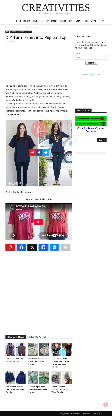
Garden (54, 21)
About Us (96, 413)
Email (77, 53)
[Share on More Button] (65, 247)
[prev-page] (7, 397)
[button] (103, 21)
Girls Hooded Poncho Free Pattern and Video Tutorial (14, 389)
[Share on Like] (43, 247)
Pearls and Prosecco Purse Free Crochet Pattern (37, 361)
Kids (86, 21)
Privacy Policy (63, 413)
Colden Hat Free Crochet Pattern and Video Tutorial (60, 389)
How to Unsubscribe (91, 74)
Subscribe (91, 62)
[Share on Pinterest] (10, 247)
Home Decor (37, 21)
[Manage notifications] (105, 404)
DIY (70, 21)
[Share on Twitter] (32, 247)
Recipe (93, 21)
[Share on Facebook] (21, 247)
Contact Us (86, 413)
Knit (46, 21)
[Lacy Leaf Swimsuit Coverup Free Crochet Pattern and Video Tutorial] (61, 349)
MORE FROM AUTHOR (36, 337)
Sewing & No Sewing (24, 32)
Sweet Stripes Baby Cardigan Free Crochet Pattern (37, 389)
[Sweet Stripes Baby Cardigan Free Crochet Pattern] (38, 377)
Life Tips (79, 21)
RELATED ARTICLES (15, 337)
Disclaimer (75, 413)
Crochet (26, 21)
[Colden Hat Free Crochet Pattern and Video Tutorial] (61, 377)
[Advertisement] (38, 65)
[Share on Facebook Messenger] (55, 247)
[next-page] (11, 397)
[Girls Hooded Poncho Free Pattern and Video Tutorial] (15, 377)
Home (18, 21)
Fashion (63, 21)
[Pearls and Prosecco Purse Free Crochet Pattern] (38, 349)
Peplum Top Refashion (38, 199)
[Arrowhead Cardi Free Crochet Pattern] (15, 349)
